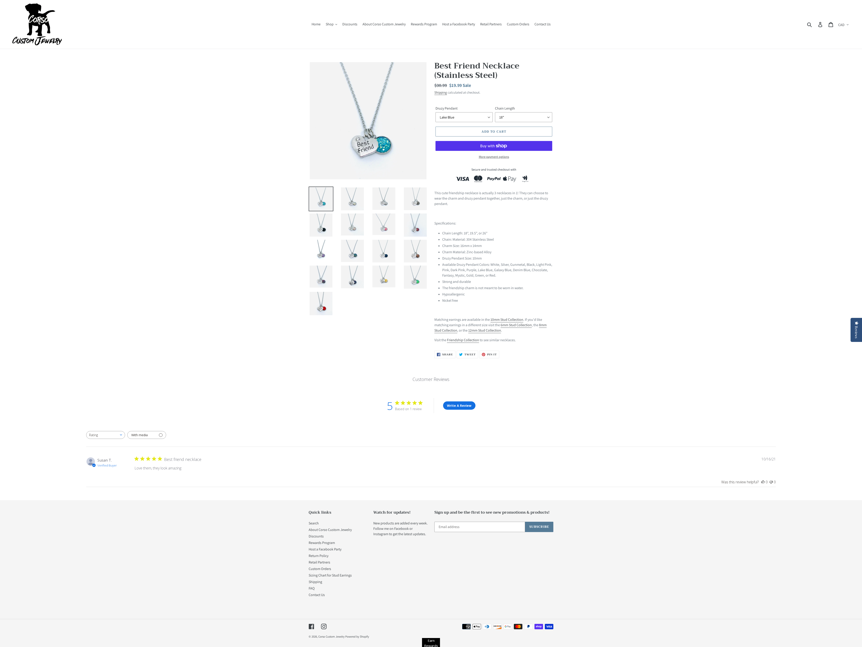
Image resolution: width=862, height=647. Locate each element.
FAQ (312, 588)
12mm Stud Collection (484, 330)
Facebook (401, 528)
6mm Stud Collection (516, 325)
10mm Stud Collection (506, 319)
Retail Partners (319, 562)
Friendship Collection (463, 340)
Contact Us (317, 594)
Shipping (440, 92)
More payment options (494, 157)
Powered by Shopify (357, 636)
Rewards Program (322, 542)
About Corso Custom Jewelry (330, 529)
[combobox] (105, 435)
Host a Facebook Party (325, 549)
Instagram (380, 534)
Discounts (316, 536)
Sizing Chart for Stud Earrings (330, 575)
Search (314, 523)
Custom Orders (320, 568)
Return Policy (318, 555)
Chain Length (505, 108)
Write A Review (459, 405)
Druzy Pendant (446, 108)
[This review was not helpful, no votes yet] (771, 482)
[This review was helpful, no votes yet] (763, 482)
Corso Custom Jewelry (331, 636)
